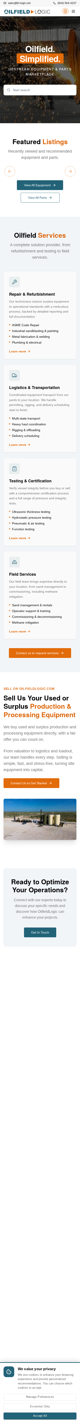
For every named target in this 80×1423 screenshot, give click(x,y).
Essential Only (40, 1406)
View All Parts (37, 197)
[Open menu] (73, 11)
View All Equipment (37, 185)
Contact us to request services (37, 653)
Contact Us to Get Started (29, 783)
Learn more (32, 352)
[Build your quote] (65, 12)
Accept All (40, 1415)
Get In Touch (40, 932)
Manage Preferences (40, 1396)
